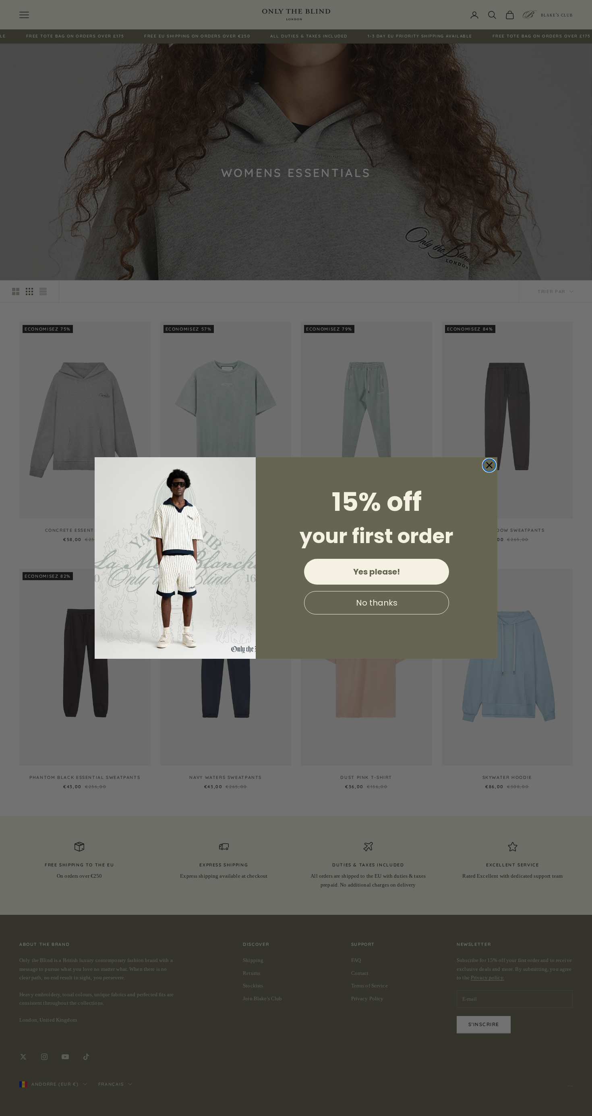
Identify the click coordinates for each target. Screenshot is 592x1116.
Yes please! (376, 571)
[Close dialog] (489, 465)
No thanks (376, 602)
